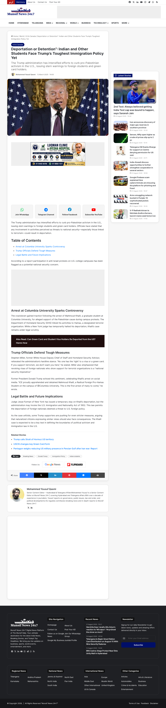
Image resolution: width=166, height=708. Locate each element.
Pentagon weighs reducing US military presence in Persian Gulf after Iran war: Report (55, 448)
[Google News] (52, 464)
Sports (115, 23)
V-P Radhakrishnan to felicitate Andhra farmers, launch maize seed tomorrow (143, 213)
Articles (124, 677)
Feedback (145, 703)
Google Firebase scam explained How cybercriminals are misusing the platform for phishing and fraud (143, 182)
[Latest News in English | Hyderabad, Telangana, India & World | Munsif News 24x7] (21, 11)
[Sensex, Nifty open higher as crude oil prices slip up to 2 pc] (121, 138)
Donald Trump (42, 456)
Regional (60, 23)
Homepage (52, 625)
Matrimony (20, 2)
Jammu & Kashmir (55, 677)
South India (52, 685)
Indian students (75, 456)
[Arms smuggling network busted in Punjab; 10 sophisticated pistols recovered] (121, 199)
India (48, 23)
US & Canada (30, 36)
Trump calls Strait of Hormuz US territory (33, 439)
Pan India (68, 681)
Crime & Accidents (129, 685)
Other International (92, 685)
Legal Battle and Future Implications (33, 255)
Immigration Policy (58, 456)
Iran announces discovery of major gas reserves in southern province (142, 125)
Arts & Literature (145, 677)
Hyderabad (23, 23)
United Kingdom (108, 685)
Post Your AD (54, 2)
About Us (31, 2)
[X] (28, 507)
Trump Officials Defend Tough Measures (35, 250)
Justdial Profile (71, 640)
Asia (86, 677)
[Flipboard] (74, 465)
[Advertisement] (109, 12)
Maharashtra (33, 681)
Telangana (37, 23)
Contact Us (42, 2)
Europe (104, 677)
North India (52, 681)
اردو (11, 2)
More (124, 23)
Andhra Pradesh (34, 677)
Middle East (89, 681)
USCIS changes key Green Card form (31, 444)
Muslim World (106, 681)
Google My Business (55, 640)
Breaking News (28, 456)
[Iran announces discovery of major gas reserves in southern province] (121, 126)
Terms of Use (134, 703)
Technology (100, 23)
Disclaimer (154, 703)
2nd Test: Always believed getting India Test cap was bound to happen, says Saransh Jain (134, 109)
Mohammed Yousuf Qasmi (26, 74)
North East (69, 677)
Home (11, 23)
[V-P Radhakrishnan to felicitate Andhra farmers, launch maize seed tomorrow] (121, 214)
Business (86, 23)
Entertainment (127, 689)
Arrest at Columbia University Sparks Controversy (40, 246)
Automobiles (126, 681)
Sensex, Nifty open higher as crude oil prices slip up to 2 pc (142, 137)
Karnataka (15, 681)
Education (142, 685)
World (73, 23)
